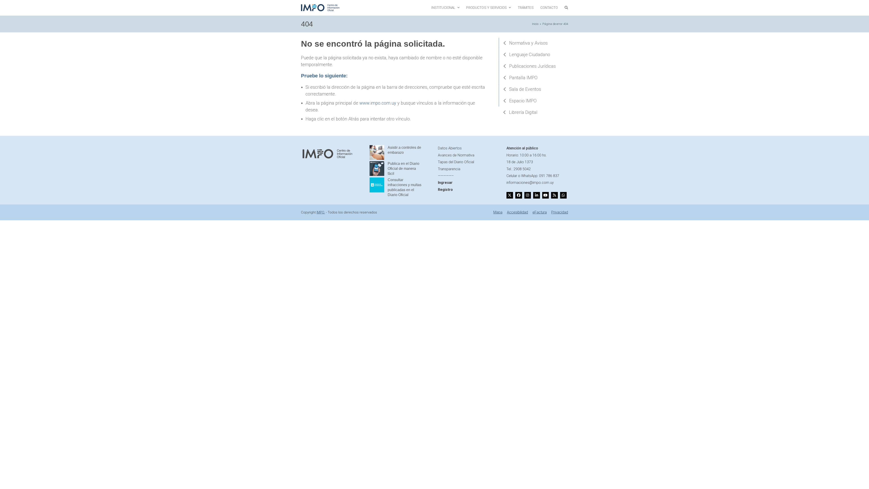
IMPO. (321, 212)
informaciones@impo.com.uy (530, 182)
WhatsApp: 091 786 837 (540, 176)
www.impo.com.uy (377, 103)
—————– (446, 176)
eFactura (539, 212)
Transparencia (449, 169)
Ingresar (445, 182)
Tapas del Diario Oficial (456, 162)
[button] (566, 7)
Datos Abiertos (450, 148)
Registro (445, 189)
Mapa (497, 212)
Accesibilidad (517, 212)
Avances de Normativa (456, 155)
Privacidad (559, 212)
